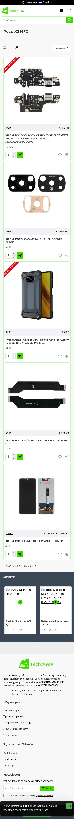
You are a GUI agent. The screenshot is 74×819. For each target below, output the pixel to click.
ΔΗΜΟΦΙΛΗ (10, 577)
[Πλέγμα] (4, 48)
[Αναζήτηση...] (69, 20)
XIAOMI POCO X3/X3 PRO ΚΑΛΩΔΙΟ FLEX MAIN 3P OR (36, 442)
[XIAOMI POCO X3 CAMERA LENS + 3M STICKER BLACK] (37, 194)
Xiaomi (9, 533)
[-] (13, 156)
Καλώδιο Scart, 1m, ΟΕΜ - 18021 (20, 621)
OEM (8, 127)
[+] (13, 153)
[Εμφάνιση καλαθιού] (69, 10)
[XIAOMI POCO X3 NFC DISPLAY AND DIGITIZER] (37, 496)
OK (69, 806)
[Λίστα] (9, 48)
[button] (60, 154)
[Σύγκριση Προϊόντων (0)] (15, 48)
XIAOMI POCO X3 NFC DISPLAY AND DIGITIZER (34, 541)
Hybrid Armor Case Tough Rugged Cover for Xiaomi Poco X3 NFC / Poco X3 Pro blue (37, 341)
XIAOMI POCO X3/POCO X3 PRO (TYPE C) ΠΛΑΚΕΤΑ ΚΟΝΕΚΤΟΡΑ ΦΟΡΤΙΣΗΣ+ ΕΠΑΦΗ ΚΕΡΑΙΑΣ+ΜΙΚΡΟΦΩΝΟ (36, 138)
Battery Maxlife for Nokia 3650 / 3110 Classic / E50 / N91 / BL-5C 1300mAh (55, 621)
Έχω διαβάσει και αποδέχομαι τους (30, 795)
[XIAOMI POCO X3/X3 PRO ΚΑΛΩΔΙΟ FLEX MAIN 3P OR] (37, 396)
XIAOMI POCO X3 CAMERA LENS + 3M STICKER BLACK (33, 241)
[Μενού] (61, 10)
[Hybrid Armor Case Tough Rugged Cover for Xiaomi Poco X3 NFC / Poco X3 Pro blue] (37, 295)
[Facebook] (37, 648)
